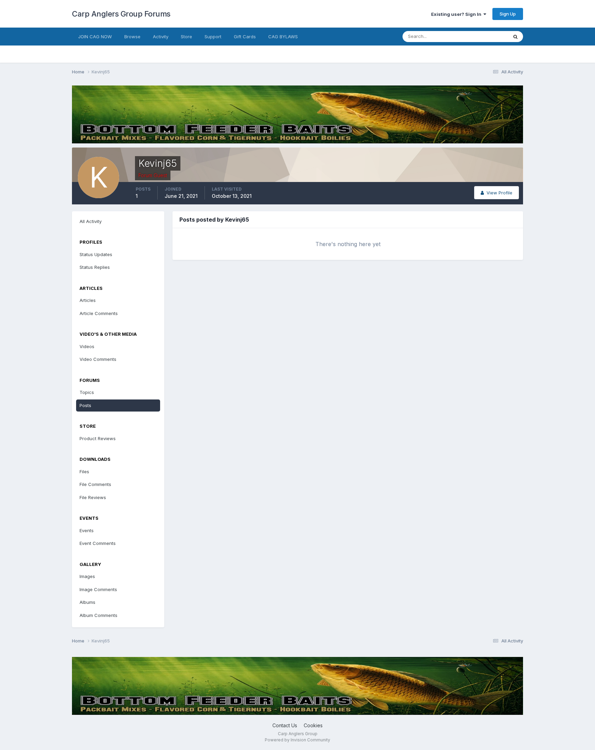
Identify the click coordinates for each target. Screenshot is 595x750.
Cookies (313, 725)
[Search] (515, 36)
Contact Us (284, 725)
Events (87, 530)
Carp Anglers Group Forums (121, 13)
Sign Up (508, 14)
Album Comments (98, 615)
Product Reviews (98, 438)
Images (87, 576)
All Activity (91, 221)
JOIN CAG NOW (95, 36)
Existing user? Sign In (457, 14)
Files (84, 471)
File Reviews (93, 497)
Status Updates (483, 36)
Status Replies (95, 267)
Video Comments (98, 359)
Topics (87, 392)
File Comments (95, 484)
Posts (85, 405)
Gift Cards (245, 36)
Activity (160, 36)
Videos (87, 346)
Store (186, 36)
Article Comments (99, 313)
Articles (88, 300)
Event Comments (98, 543)
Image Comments (98, 589)
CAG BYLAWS (283, 36)
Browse (132, 36)
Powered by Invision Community (297, 739)
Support (213, 36)
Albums (87, 602)
